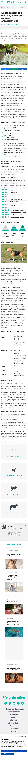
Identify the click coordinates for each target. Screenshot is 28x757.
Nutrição (14, 726)
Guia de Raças (22, 7)
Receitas (14, 729)
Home (2, 7)
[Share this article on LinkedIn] (22, 69)
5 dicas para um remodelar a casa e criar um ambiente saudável (13, 577)
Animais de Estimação (11, 7)
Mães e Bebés (14, 723)
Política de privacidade (21, 736)
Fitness (14, 717)
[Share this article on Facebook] (5, 69)
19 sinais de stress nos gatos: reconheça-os (14, 600)
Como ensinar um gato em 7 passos (14, 555)
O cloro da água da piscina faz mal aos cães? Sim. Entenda (13, 623)
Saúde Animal (10, 618)
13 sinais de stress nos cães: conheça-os (13, 669)
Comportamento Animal (12, 550)
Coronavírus (14, 712)
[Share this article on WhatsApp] (14, 69)
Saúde (14, 731)
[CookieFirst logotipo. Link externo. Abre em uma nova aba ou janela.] (1, 737)
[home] (14, 2)
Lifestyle (14, 720)
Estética (14, 715)
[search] (25, 2)
